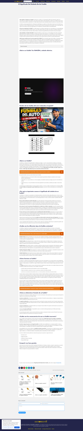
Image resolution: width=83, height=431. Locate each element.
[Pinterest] (24, 368)
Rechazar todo (11, 427)
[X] (22, 368)
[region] (11, 424)
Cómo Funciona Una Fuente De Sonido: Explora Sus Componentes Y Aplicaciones (29, 370)
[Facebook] (19, 368)
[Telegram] (31, 368)
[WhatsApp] (27, 368)
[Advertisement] (41, 11)
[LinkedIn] (29, 368)
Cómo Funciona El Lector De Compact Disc (58, 370)
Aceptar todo (17, 427)
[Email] (34, 368)
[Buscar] (31, 1)
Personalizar (5, 427)
